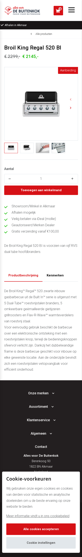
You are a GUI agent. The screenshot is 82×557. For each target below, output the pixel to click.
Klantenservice (38, 420)
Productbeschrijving (23, 275)
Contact (41, 447)
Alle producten (44, 33)
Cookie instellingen (41, 543)
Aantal (9, 169)
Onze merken (38, 393)
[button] (70, 99)
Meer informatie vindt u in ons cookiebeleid (37, 516)
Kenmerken (55, 275)
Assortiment (38, 407)
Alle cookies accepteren (41, 529)
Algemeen (38, 433)
